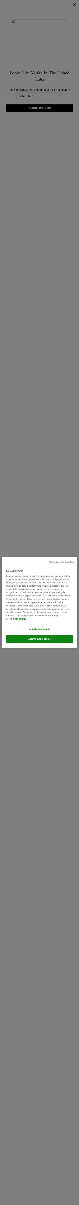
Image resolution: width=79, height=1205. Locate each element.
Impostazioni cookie (39, 629)
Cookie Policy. (19, 618)
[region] (39, 602)
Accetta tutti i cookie (39, 638)
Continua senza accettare (61, 562)
